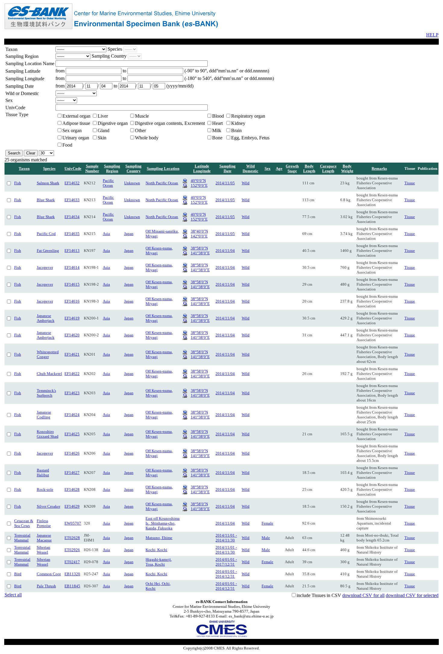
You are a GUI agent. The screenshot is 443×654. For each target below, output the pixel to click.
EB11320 (72, 574)
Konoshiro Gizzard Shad (47, 434)
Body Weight (347, 168)
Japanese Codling (44, 414)
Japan (129, 233)
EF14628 (72, 489)
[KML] (185, 181)
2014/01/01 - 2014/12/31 (226, 574)
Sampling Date (227, 168)
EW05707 (72, 523)
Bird (17, 574)
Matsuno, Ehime (159, 537)
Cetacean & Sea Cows (23, 523)
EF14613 (72, 250)
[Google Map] (185, 186)
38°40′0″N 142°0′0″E (199, 233)
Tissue (409, 183)
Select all (13, 594)
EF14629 (72, 506)
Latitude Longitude (202, 168)
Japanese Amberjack (46, 318)
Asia (106, 233)
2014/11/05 (225, 183)
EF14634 (72, 216)
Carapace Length (328, 168)
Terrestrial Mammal (22, 537)
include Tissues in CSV (319, 595)
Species (49, 168)
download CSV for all (363, 595)
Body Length (309, 168)
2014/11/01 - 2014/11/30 (226, 537)
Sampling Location (163, 168)
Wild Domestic (250, 168)
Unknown (132, 183)
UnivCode (72, 168)
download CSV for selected (412, 595)
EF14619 (72, 318)
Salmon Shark (48, 183)
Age (279, 168)
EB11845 (72, 586)
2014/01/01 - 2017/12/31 (226, 562)
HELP (432, 34)
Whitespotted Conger (48, 354)
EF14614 (72, 267)
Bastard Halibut (43, 472)
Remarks (379, 168)
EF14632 (72, 183)
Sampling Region (112, 168)
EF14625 (72, 434)
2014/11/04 (225, 250)
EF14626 (72, 453)
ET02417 (72, 562)
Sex (268, 168)
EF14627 (72, 472)
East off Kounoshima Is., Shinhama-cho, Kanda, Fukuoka (163, 523)
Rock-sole (45, 489)
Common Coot (49, 574)
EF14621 (72, 354)
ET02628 (72, 537)
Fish (17, 183)
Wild (246, 183)
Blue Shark (46, 200)
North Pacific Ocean (162, 183)
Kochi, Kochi (156, 550)
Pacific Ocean (108, 183)
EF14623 (72, 393)
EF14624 (72, 414)
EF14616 (72, 301)
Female (267, 523)
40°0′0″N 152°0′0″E (199, 183)
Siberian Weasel (43, 549)
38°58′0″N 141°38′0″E (200, 250)
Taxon (24, 168)
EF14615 (72, 284)
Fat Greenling (48, 250)
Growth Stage (292, 168)
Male (266, 537)
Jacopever (45, 267)
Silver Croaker (48, 506)
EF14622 (72, 373)
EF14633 (72, 200)
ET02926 (72, 550)
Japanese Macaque (44, 537)
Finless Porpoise (44, 523)
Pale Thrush (46, 586)
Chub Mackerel (49, 373)
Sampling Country (133, 168)
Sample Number (92, 168)
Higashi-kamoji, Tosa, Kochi (159, 562)
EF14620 (72, 335)
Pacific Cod (46, 233)
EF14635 (72, 233)
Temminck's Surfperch (46, 393)
